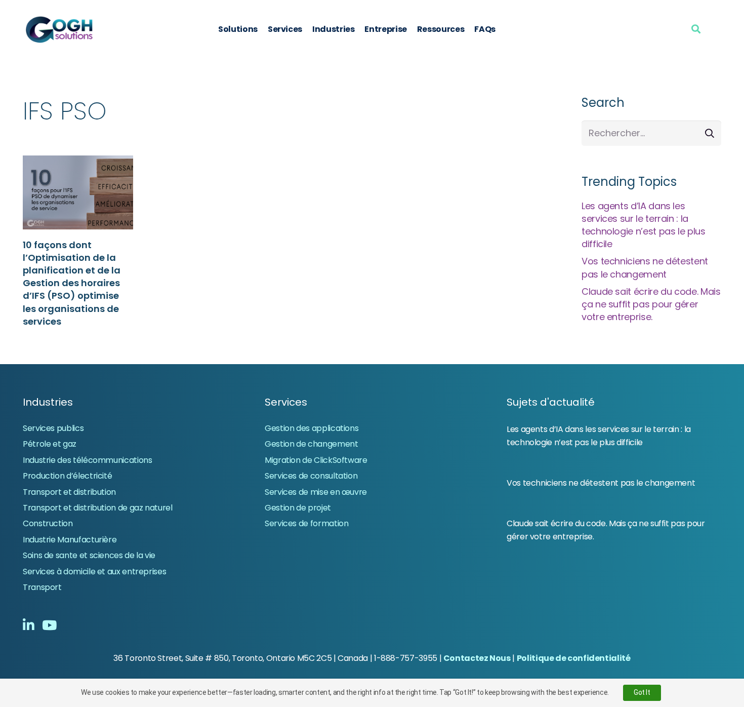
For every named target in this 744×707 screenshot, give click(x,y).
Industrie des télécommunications (87, 460)
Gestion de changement (311, 444)
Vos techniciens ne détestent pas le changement (645, 267)
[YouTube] (49, 625)
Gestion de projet (298, 508)
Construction (48, 523)
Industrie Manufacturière (69, 539)
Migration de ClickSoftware (316, 460)
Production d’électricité (67, 476)
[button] (696, 28)
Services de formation (306, 523)
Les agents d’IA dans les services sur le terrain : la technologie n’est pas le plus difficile (644, 225)
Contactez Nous (477, 658)
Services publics (53, 428)
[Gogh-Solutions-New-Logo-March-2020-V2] (60, 29)
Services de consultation (311, 476)
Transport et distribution (69, 492)
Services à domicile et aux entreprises (94, 571)
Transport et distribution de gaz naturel (98, 508)
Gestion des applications (311, 428)
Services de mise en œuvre (316, 492)
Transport (42, 587)
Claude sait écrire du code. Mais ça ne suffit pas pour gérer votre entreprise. (651, 304)
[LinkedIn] (28, 625)
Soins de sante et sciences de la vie (89, 555)
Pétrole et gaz (49, 444)
